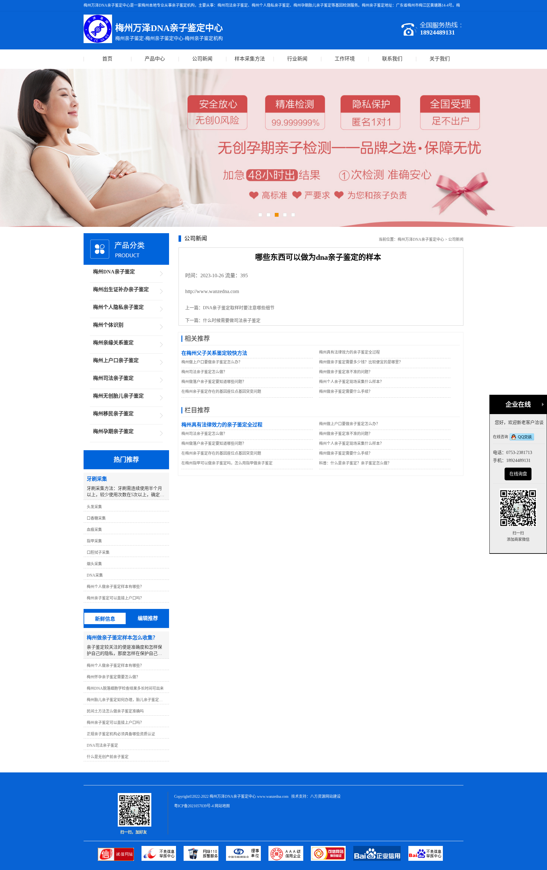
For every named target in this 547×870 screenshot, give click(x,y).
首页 (107, 58)
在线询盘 (518, 473)
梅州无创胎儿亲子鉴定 (118, 396)
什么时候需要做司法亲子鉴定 (232, 320)
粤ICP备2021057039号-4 (194, 806)
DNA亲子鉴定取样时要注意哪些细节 (238, 307)
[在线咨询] (522, 437)
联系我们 (392, 58)
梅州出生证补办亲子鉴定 (121, 289)
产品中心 (155, 58)
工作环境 (345, 58)
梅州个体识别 (108, 325)
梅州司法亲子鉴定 (113, 378)
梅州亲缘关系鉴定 (113, 342)
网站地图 (222, 806)
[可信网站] (332, 859)
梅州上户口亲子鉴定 (116, 360)
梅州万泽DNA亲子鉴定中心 (421, 239)
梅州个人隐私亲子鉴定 (118, 307)
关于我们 (440, 58)
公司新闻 (202, 58)
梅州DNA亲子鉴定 (114, 271)
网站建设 (333, 796)
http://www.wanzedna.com (212, 291)
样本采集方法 (250, 58)
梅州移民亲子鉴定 (113, 413)
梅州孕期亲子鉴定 (113, 431)
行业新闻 (297, 58)
